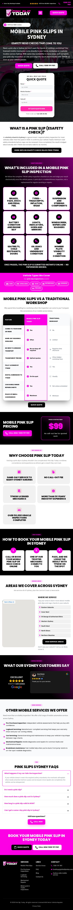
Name (23, 84)
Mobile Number (26, 91)
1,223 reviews (20, 684)
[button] (40, 13)
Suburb (23, 99)
